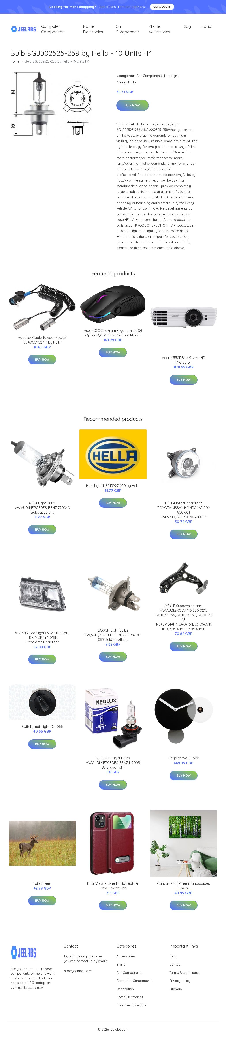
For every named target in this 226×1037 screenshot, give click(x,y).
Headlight (171, 76)
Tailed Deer (42, 883)
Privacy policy (179, 981)
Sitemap (175, 989)
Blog (187, 26)
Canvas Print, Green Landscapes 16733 (183, 885)
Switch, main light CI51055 (42, 726)
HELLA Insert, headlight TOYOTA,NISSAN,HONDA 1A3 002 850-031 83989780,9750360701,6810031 (183, 510)
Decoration (125, 989)
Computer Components (53, 29)
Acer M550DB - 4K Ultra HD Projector (183, 359)
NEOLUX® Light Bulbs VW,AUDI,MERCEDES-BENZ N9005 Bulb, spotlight (113, 762)
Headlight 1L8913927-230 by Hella (113, 485)
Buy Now (132, 105)
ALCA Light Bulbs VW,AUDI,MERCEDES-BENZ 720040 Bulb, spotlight (42, 508)
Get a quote (162, 6)
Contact (175, 964)
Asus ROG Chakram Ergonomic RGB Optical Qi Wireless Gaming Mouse (113, 332)
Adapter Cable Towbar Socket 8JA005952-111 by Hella (42, 339)
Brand (205, 26)
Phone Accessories (159, 29)
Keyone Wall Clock (184, 758)
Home (15, 61)
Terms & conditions (184, 972)
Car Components (128, 29)
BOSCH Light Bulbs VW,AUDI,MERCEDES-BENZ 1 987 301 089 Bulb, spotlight (113, 635)
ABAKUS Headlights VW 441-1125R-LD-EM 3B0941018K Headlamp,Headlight (42, 637)
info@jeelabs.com (77, 971)
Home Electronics (93, 29)
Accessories (126, 956)
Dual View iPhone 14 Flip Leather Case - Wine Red (113, 885)
